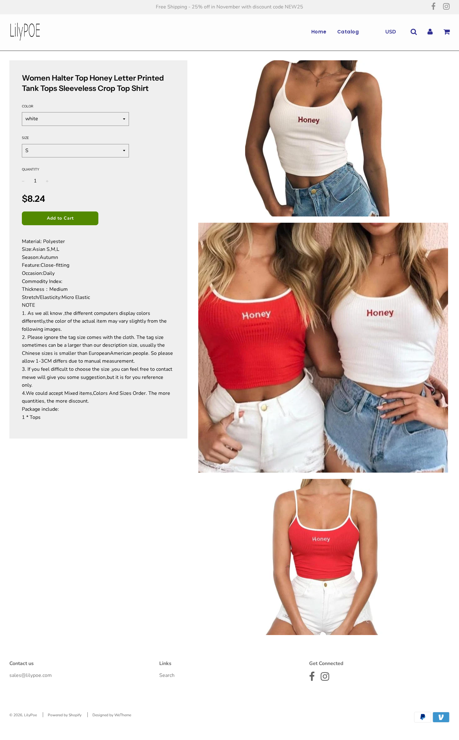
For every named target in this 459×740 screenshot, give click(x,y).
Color (27, 106)
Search (167, 675)
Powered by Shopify (64, 715)
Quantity (30, 169)
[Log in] (430, 31)
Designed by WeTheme (111, 715)
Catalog (348, 31)
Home (319, 31)
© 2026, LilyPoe (23, 715)
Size (25, 138)
